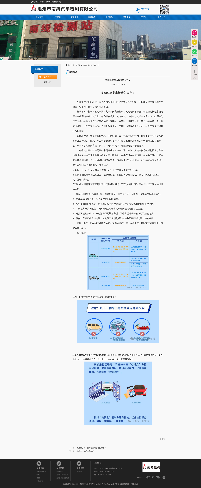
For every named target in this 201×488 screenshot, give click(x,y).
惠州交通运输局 (62, 475)
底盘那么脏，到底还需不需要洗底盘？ (91, 448)
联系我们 (161, 17)
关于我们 (57, 17)
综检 (38, 475)
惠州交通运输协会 (63, 478)
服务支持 (126, 17)
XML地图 (134, 484)
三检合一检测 (41, 471)
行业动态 (47, 82)
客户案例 (109, 17)
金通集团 (60, 471)
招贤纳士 (144, 17)
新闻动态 (91, 17)
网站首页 (39, 17)
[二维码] (158, 477)
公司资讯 (47, 77)
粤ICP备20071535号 (123, 484)
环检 (38, 478)
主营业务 (74, 17)
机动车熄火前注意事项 (85, 451)
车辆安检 (40, 481)
